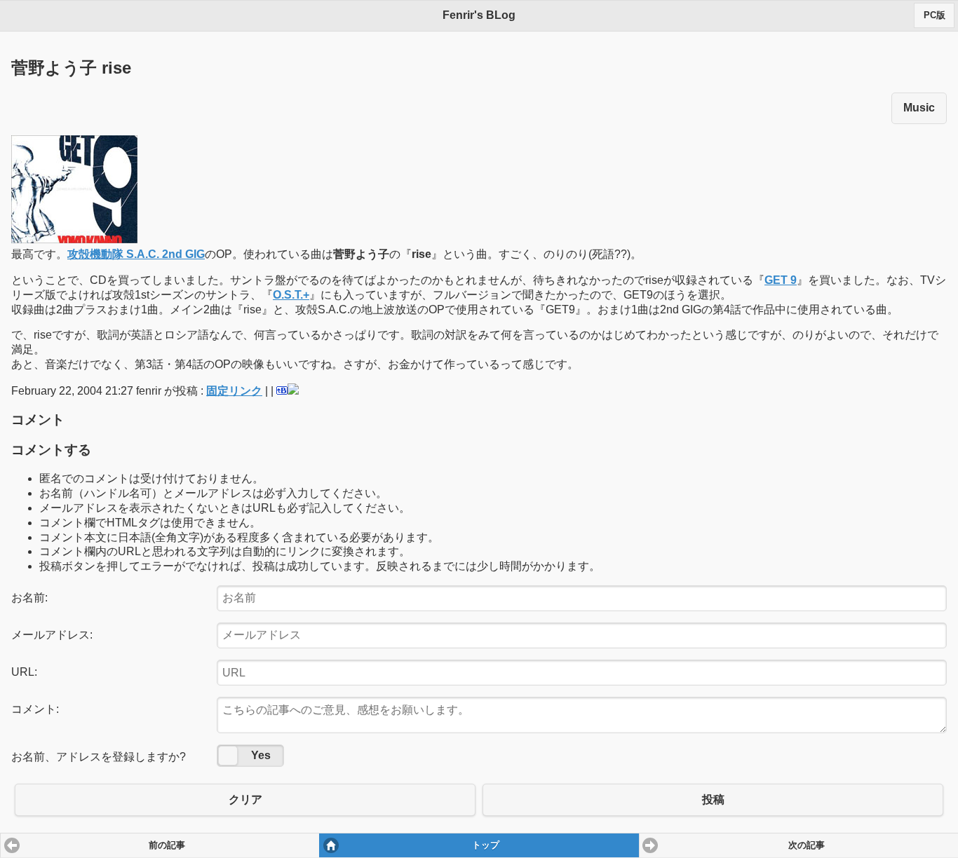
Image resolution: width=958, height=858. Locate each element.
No (228, 755)
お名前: (29, 598)
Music (919, 108)
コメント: (35, 709)
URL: (24, 672)
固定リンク (234, 391)
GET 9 (780, 280)
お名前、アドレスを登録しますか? (98, 757)
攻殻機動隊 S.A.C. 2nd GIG (136, 254)
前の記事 (167, 845)
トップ (485, 845)
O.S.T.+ (291, 295)
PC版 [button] (934, 15)
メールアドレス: (52, 635)
